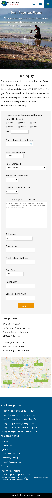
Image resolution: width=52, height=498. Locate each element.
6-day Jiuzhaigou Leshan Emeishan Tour (19, 431)
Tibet (34, 122)
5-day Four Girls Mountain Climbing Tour (19, 427)
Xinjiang (10, 127)
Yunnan (22, 122)
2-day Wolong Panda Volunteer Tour (18, 411)
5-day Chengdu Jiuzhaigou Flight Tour (18, 423)
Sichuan (10, 122)
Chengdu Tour (8, 441)
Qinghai (23, 127)
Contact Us (7, 466)
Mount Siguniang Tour (12, 462)
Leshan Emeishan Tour (12, 453)
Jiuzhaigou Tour (9, 449)
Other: (8, 131)
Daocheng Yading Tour (12, 457)
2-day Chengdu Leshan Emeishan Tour (19, 415)
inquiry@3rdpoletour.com (19, 474)
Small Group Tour (11, 405)
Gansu (34, 127)
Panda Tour (7, 445)
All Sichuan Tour (10, 435)
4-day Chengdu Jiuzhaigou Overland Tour (20, 419)
